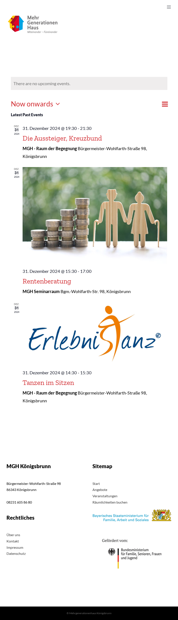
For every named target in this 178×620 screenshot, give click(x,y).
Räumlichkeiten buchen (109, 502)
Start (96, 483)
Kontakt (13, 541)
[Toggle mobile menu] (169, 7)
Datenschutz (16, 553)
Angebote (99, 489)
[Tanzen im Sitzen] (95, 333)
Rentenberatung (47, 281)
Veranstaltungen (104, 496)
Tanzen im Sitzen (48, 382)
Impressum (15, 547)
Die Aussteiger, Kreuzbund (62, 138)
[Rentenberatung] (95, 215)
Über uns (13, 535)
